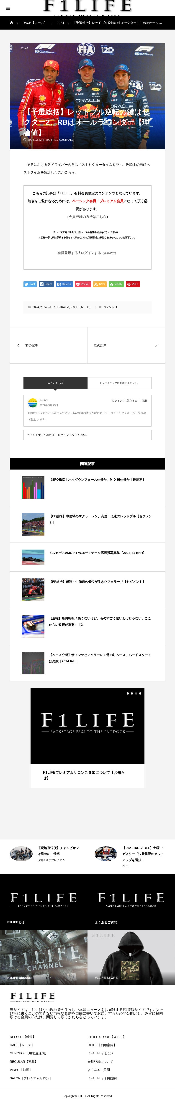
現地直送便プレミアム (136, 860)
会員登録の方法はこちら (87, 217)
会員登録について (100, 1061)
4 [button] (140, 693)
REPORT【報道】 (23, 1037)
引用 (144, 400)
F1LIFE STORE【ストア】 (107, 1037)
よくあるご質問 (99, 1070)
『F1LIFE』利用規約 (102, 1078)
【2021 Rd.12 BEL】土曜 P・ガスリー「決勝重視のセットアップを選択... (59, 854)
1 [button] (128, 693)
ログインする (99, 253)
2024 (24, 48)
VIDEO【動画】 (21, 1070)
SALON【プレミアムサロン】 (31, 1078)
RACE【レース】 (81, 307)
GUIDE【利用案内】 (102, 1045)
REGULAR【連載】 (24, 1061)
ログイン (63, 435)
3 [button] (136, 693)
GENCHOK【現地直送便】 (29, 1053)
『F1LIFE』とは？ (101, 1053)
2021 (41, 866)
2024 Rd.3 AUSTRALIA (60, 139)
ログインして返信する (124, 400)
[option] (87, 738)
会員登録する (67, 253)
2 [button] (132, 693)
